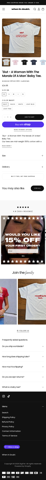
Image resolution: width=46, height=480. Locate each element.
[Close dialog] (45, 217)
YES (23, 256)
